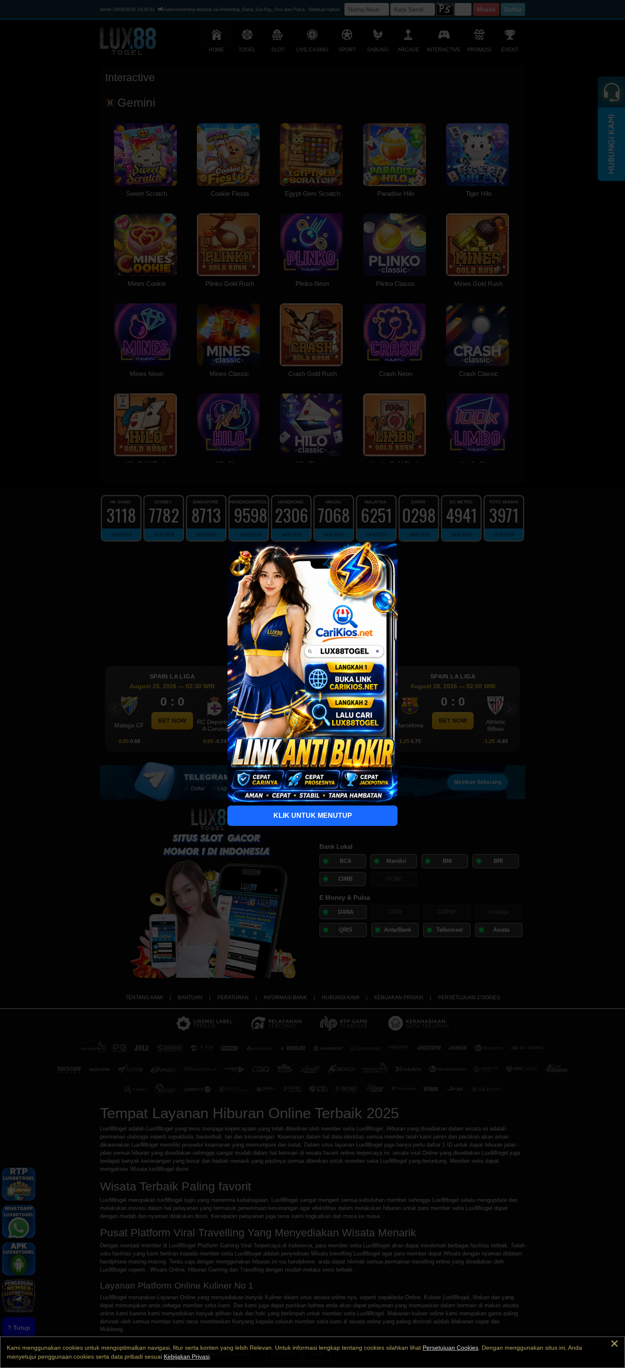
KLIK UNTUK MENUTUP (312, 815)
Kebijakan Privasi (187, 1356)
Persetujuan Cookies (450, 1347)
